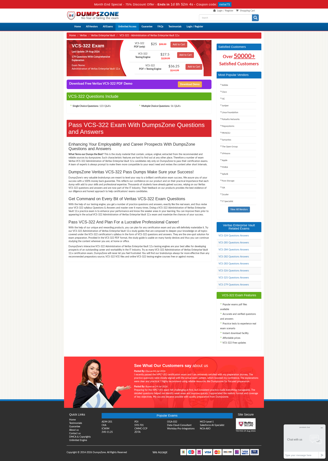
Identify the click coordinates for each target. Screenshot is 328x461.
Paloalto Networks (231, 119)
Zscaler (225, 194)
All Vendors (92, 26)
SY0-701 (139, 425)
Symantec (226, 140)
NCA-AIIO (205, 428)
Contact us (75, 433)
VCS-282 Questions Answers (233, 257)
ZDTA (137, 432)
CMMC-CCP (140, 428)
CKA (104, 425)
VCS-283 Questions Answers (233, 264)
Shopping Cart (247, 11)
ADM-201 (107, 422)
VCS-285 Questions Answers (233, 243)
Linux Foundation (230, 112)
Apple (224, 160)
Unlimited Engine (78, 440)
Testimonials (174, 26)
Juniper (225, 105)
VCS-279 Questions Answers (233, 285)
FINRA (225, 167)
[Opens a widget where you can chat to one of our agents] (304, 441)
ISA (223, 187)
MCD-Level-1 (207, 422)
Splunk (225, 174)
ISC (223, 99)
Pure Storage (228, 181)
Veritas (83, 35)
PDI (136, 422)
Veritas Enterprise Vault (103, 35)
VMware (226, 153)
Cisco (224, 92)
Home (77, 26)
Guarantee (146, 26)
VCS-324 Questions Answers (233, 236)
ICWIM (105, 428)
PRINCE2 (226, 133)
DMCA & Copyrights (80, 437)
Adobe (225, 85)
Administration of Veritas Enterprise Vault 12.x (96, 69)
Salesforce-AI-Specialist (212, 425)
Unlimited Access (127, 26)
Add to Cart (179, 44)
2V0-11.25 (107, 432)
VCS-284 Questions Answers (233, 250)
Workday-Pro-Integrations (181, 428)
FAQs (160, 26)
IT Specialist (227, 201)
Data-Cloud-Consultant (179, 425)
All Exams (108, 26)
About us (74, 430)
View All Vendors (239, 209)
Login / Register (225, 11)
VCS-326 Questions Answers (233, 271)
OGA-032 (172, 422)
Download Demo (190, 84)
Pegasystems (228, 126)
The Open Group (230, 146)
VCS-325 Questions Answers (233, 278)
